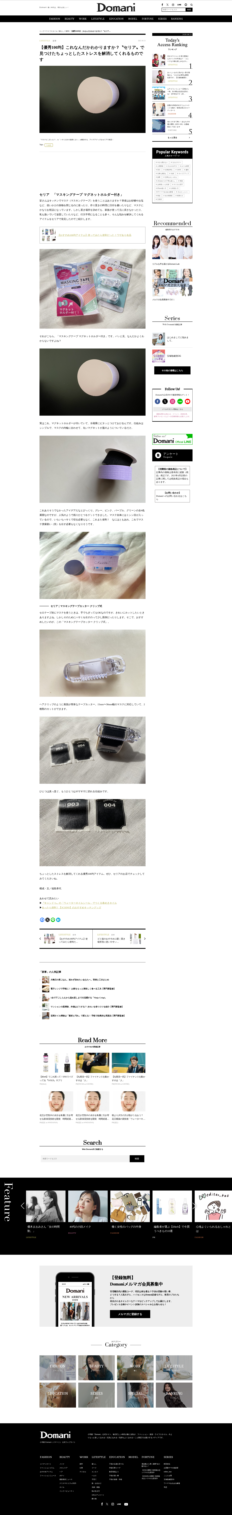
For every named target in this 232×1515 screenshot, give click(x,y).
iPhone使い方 (161, 188)
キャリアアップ (183, 173)
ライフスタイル (51, 31)
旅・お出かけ (96, 1483)
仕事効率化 (168, 170)
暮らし (61, 31)
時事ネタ (180, 195)
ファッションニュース (48, 1476)
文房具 (159, 199)
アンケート (171, 454)
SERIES (162, 18)
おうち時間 (185, 166)
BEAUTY (69, 18)
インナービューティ (66, 1491)
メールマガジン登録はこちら (172, 409)
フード (94, 1468)
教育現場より (114, 1472)
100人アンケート (98, 1495)
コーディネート (45, 1464)
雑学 (81, 1464)
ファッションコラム (47, 1468)
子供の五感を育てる (116, 1464)
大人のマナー (176, 162)
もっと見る (172, 137)
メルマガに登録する (130, 1314)
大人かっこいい (182, 192)
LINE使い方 (175, 188)
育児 (158, 170)
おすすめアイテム (46, 1472)
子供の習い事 (114, 1476)
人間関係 (160, 166)
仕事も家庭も (161, 173)
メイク (61, 1464)
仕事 (81, 1468)
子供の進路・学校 (115, 1479)
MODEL (132, 18)
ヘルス (94, 1476)
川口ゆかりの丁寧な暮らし (166, 181)
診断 (158, 177)
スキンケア (63, 1468)
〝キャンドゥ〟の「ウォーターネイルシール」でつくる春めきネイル (79, 903)
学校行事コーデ (114, 1468)
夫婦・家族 (96, 1487)
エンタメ (95, 1472)
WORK (83, 18)
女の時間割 (168, 195)
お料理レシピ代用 (163, 184)
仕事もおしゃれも (171, 177)
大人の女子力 (172, 166)
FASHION (54, 18)
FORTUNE (148, 18)
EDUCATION (116, 18)
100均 (49, 145)
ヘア (61, 1472)
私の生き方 (96, 1491)
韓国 (181, 181)
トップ (41, 31)
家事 (67, 31)
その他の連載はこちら (172, 370)
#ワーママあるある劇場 (165, 192)
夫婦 (172, 173)
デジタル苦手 (178, 184)
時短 (158, 195)
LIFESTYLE (98, 18)
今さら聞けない (162, 162)
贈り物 (94, 1499)
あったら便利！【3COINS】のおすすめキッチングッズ (71, 907)
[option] (46, 1215)
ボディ (61, 1476)
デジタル (83, 1472)
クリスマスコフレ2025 (67, 1483)
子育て (94, 1479)
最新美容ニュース (65, 1479)
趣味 (187, 170)
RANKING (177, 18)
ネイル (61, 1487)
